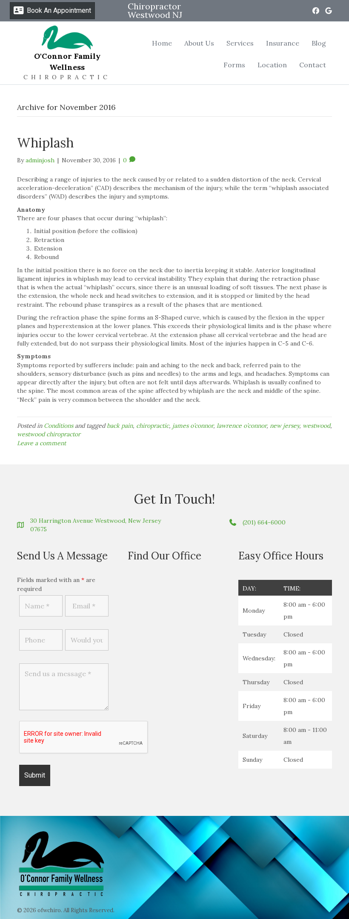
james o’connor (192, 425)
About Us (199, 43)
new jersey (284, 425)
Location (272, 64)
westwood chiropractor (48, 434)
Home (162, 43)
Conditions (58, 425)
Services (240, 43)
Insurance (282, 43)
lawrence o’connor (241, 425)
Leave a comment (41, 443)
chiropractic (152, 425)
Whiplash (45, 143)
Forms (234, 64)
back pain (120, 425)
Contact (312, 64)
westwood (316, 425)
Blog (319, 43)
